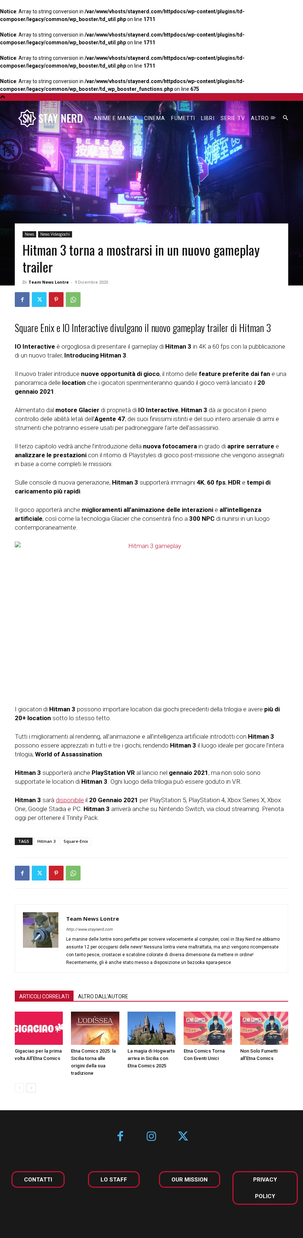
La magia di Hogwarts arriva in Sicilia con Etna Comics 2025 (151, 1058)
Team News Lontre (48, 282)
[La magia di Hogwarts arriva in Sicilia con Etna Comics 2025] (151, 1028)
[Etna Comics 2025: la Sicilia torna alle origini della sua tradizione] (95, 1028)
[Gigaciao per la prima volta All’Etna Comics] (39, 1028)
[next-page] (31, 1087)
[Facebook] (22, 299)
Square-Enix (76, 841)
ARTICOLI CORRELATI (44, 996)
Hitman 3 (46, 841)
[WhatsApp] (73, 299)
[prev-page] (19, 1087)
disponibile (70, 800)
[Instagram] (152, 1137)
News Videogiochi (55, 234)
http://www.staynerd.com (89, 929)
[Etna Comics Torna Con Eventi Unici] (208, 1028)
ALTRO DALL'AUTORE (103, 996)
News (29, 234)
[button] (285, 118)
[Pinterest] (56, 299)
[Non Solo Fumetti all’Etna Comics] (264, 1028)
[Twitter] (39, 299)
